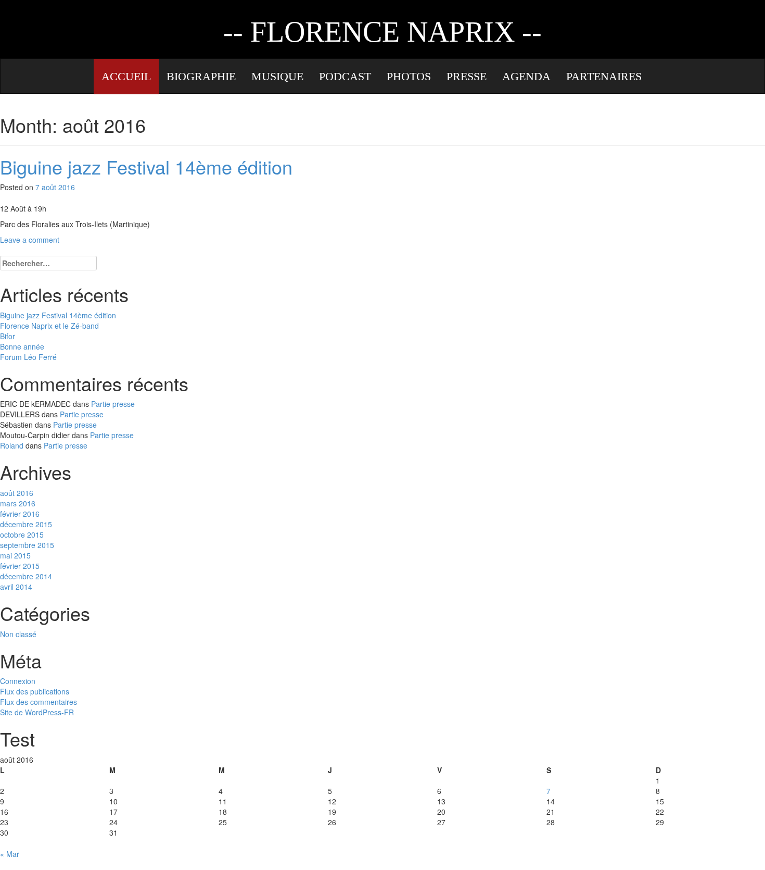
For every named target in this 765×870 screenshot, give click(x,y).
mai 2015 (15, 555)
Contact (208, 112)
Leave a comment (29, 239)
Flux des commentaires (38, 702)
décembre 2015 (26, 524)
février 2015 (20, 566)
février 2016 (20, 513)
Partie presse (113, 404)
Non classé (18, 634)
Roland (11, 445)
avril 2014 (16, 586)
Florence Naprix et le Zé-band (49, 325)
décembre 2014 (26, 576)
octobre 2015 (22, 534)
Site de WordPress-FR (37, 712)
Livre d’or (133, 112)
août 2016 (16, 493)
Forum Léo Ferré (28, 357)
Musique (277, 76)
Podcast (345, 76)
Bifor (7, 336)
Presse (467, 76)
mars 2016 (17, 503)
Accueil (126, 76)
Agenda (526, 76)
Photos (409, 76)
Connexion (17, 681)
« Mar (9, 854)
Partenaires (604, 76)
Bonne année (22, 346)
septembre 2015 (27, 545)
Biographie (201, 76)
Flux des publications (34, 691)
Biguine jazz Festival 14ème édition (146, 166)
